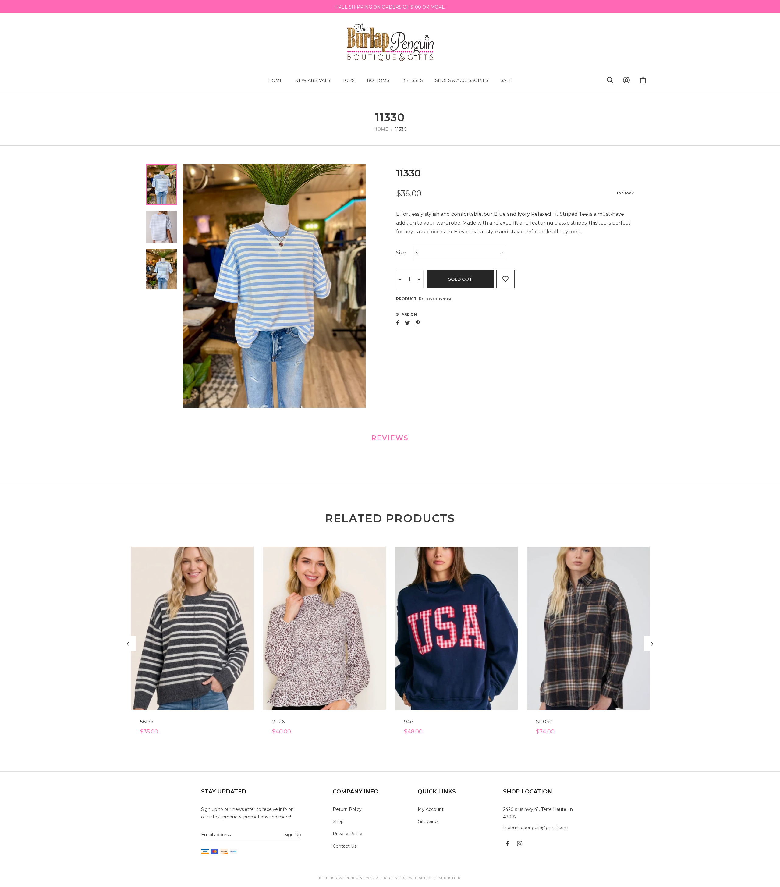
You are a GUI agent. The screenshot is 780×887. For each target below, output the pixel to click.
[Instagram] (519, 843)
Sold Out (460, 279)
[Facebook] (507, 843)
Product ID (409, 298)
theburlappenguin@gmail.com (535, 827)
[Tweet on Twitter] (407, 323)
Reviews (390, 438)
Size (401, 253)
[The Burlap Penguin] (390, 42)
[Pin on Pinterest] (418, 323)
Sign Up (292, 834)
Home (381, 129)
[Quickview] (227, 750)
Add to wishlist (505, 279)
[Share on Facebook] (397, 323)
